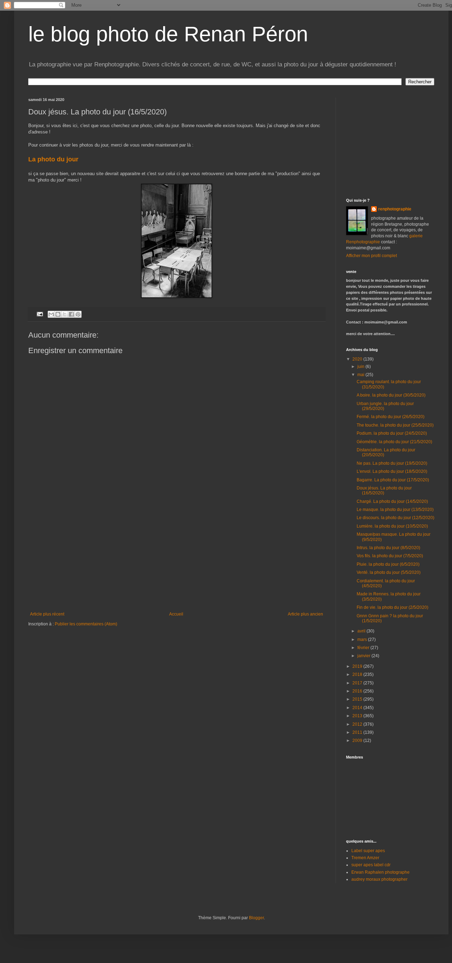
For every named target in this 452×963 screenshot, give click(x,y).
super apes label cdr (371, 864)
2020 (357, 359)
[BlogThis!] (57, 314)
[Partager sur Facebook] (71, 314)
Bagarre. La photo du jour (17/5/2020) (393, 479)
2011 (357, 732)
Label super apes (368, 850)
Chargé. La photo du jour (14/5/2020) (392, 501)
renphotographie (394, 209)
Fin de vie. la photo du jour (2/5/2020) (392, 607)
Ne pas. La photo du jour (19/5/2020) (392, 463)
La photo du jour (54, 159)
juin (361, 366)
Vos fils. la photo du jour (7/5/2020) (390, 555)
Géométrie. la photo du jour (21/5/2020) (394, 441)
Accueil (176, 614)
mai (361, 374)
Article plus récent (47, 614)
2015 (357, 699)
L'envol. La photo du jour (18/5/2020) (392, 471)
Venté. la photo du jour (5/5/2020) (389, 572)
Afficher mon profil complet (371, 255)
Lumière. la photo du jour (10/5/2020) (392, 526)
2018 (357, 674)
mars (362, 639)
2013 (357, 715)
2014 (357, 707)
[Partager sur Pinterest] (78, 314)
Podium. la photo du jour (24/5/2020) (392, 433)
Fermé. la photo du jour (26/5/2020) (390, 416)
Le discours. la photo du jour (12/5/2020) (395, 517)
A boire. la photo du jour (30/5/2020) (391, 395)
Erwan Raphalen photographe (380, 872)
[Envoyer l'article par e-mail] (39, 313)
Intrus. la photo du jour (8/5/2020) (388, 547)
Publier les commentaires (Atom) (86, 624)
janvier (364, 655)
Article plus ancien (305, 614)
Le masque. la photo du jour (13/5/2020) (395, 509)
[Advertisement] (177, 559)
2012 (357, 724)
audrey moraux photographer (379, 879)
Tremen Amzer (365, 857)
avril (362, 631)
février (363, 647)
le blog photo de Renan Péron (168, 34)
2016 (357, 691)
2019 (357, 666)
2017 (357, 682)
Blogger (256, 917)
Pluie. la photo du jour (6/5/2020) (388, 564)
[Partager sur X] (64, 314)
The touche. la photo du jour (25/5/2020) (395, 425)
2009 (357, 740)
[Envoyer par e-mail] (51, 314)
